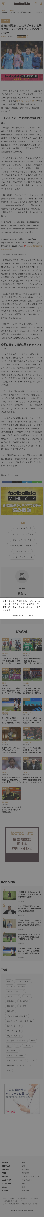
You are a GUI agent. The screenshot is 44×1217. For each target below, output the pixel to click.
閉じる (31, 616)
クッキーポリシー (17, 616)
